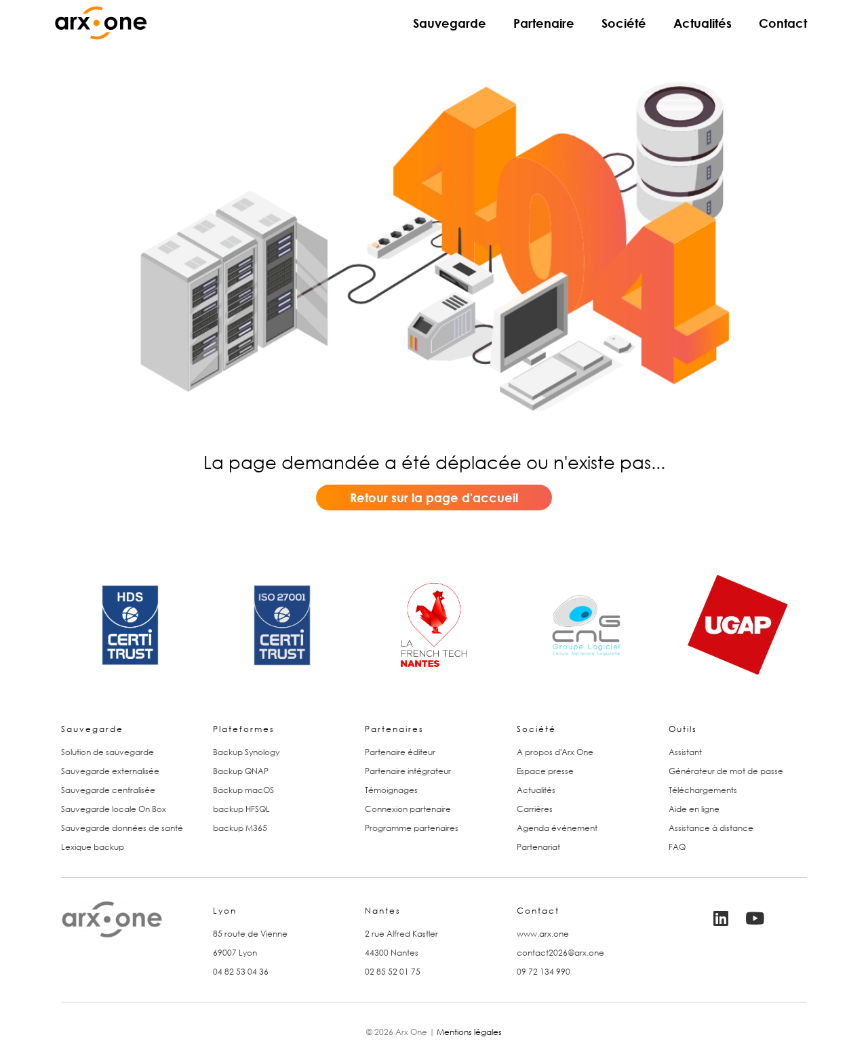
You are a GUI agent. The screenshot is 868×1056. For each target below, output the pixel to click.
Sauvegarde (449, 23)
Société (623, 23)
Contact (783, 23)
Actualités (702, 23)
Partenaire (543, 23)
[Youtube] (755, 918)
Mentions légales (469, 1032)
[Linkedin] (721, 918)
